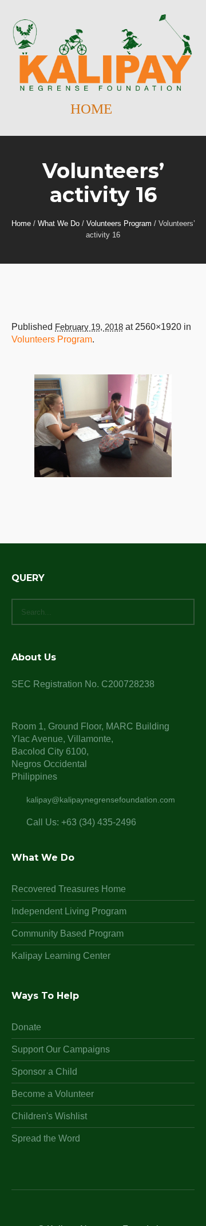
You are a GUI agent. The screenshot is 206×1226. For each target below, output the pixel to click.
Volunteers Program (119, 223)
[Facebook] (89, 1211)
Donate (26, 1027)
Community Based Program (67, 933)
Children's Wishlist (49, 1116)
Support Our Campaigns (60, 1049)
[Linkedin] (75, 1211)
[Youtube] (130, 1211)
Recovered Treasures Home (68, 889)
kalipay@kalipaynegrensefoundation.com (100, 799)
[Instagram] (103, 1211)
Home (21, 223)
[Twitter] (116, 1211)
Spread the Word (45, 1138)
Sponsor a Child (44, 1071)
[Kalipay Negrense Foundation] (103, 53)
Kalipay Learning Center (60, 956)
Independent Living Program (68, 911)
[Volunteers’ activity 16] (103, 425)
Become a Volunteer (52, 1094)
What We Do (59, 223)
